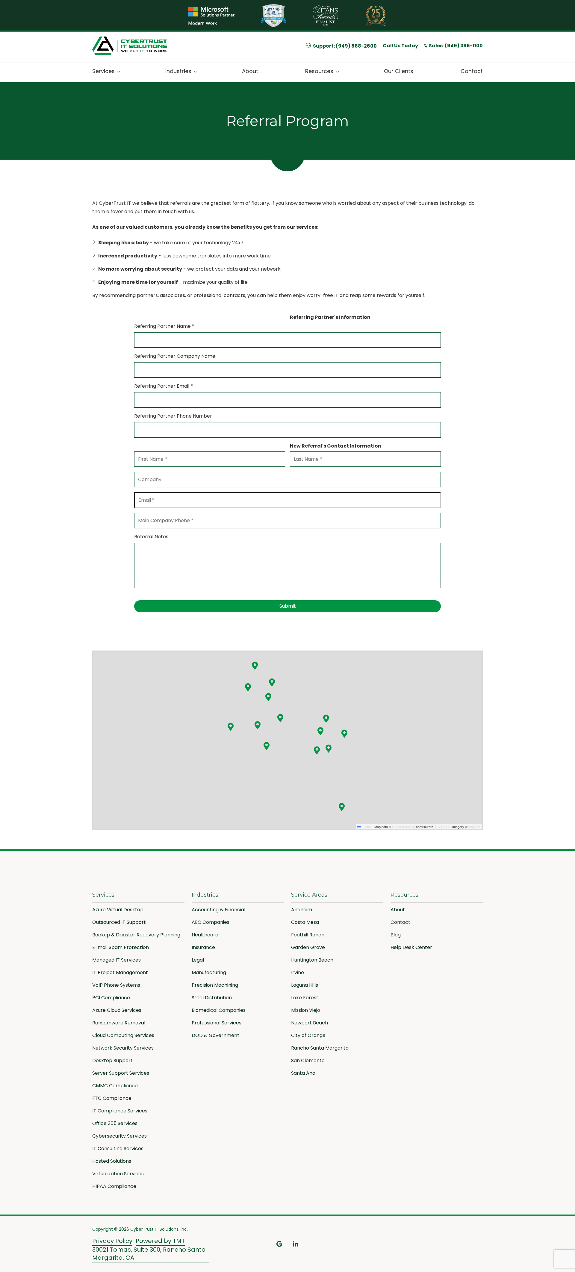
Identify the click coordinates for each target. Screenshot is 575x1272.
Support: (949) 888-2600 (345, 46)
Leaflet (366, 826)
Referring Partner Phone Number (173, 416)
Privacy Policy (112, 1241)
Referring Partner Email (163, 386)
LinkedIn (295, 1243)
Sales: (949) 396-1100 (456, 46)
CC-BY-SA (442, 826)
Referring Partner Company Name (174, 356)
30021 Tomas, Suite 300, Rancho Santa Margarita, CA (149, 1254)
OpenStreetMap (403, 826)
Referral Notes (151, 536)
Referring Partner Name (164, 326)
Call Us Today (400, 45)
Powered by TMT (160, 1241)
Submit (287, 606)
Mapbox (474, 826)
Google (279, 1243)
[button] (255, 665)
